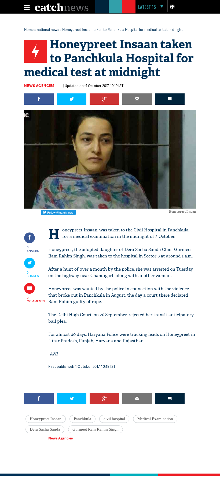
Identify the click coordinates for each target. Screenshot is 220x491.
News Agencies (39, 85)
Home (29, 29)
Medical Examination (155, 419)
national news (48, 29)
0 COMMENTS (33, 299)
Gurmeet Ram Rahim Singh (95, 429)
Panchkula (82, 419)
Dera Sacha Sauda (45, 429)
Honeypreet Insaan (45, 419)
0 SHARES (33, 248)
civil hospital (114, 419)
